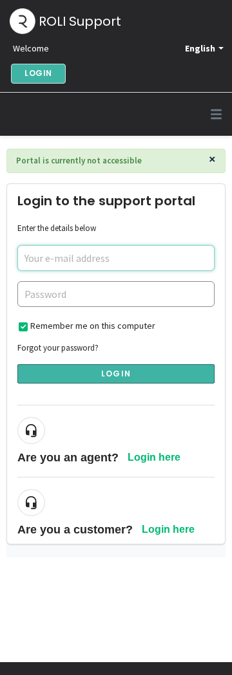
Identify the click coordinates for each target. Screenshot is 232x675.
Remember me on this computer (92, 325)
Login (116, 373)
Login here (154, 457)
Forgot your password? (58, 347)
